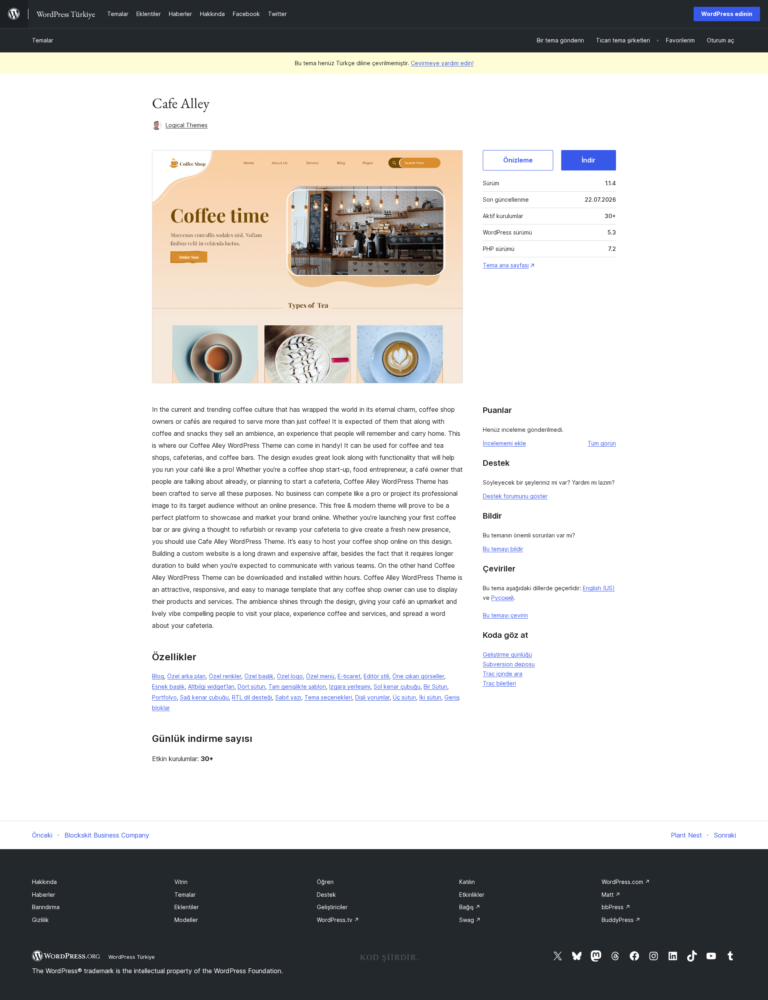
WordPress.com (626, 881)
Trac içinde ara (502, 673)
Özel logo (290, 676)
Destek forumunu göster (515, 496)
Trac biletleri (499, 683)
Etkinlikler (471, 894)
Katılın (467, 881)
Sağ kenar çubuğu (204, 697)
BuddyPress (621, 919)
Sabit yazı (288, 697)
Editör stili (376, 676)
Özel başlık (259, 676)
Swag (470, 919)
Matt (611, 894)
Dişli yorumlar (372, 697)
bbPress (616, 907)
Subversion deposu (509, 664)
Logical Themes (187, 125)
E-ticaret (349, 676)
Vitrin (181, 881)
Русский (502, 597)
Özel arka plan (186, 676)
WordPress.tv (338, 919)
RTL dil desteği (252, 697)
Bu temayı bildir (503, 548)
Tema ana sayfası (506, 265)
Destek (326, 894)
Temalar (42, 40)
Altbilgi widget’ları (211, 686)
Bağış (469, 907)
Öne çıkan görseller (418, 676)
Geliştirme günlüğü (507, 654)
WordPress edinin (726, 13)
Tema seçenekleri (328, 697)
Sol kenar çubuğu (397, 686)
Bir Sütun (435, 686)
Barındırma (46, 907)
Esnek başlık (168, 686)
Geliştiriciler (332, 907)
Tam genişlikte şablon (297, 686)
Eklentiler (186, 907)
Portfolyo (164, 697)
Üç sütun (404, 697)
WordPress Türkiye (131, 957)
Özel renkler (225, 676)
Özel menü (320, 676)
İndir (589, 160)
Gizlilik (40, 919)
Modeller (186, 919)
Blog (158, 676)
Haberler (43, 894)
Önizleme (518, 160)
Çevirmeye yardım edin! (442, 63)
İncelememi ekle (504, 443)
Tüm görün (602, 443)
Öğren (325, 881)
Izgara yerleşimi (349, 686)
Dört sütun (251, 686)
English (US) (599, 588)
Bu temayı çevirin (505, 615)
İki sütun (430, 697)
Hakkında (44, 881)
